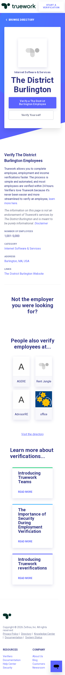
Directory (26, 633)
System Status (33, 637)
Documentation (14, 637)
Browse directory (21, 19)
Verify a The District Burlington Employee (32, 103)
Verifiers (7, 656)
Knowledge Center (44, 633)
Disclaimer (41, 223)
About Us (37, 656)
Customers (38, 663)
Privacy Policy (10, 633)
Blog (35, 660)
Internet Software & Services (22, 248)
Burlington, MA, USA (16, 261)
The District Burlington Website (24, 273)
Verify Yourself (31, 115)
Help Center (9, 663)
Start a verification (51, 6)
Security (7, 667)
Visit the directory (32, 434)
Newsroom (38, 667)
